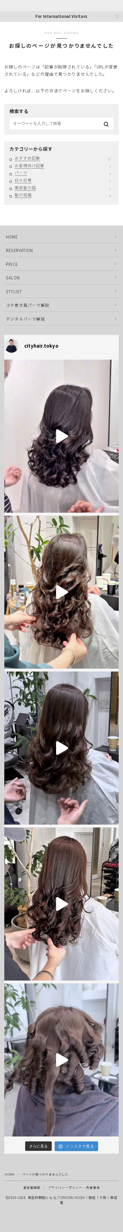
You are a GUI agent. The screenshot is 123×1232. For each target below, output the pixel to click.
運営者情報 (32, 1187)
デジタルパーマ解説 (25, 319)
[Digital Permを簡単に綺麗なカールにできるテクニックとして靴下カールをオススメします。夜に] (61, 436)
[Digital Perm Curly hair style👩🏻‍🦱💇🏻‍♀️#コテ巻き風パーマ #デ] (61, 904)
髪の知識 (63, 195)
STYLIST (14, 291)
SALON (13, 278)
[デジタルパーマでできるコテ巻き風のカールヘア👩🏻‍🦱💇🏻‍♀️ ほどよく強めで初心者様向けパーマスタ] (61, 748)
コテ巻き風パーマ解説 (27, 305)
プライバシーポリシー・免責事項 (74, 1187)
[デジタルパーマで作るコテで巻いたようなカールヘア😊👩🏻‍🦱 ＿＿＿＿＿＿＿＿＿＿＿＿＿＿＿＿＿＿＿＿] (61, 1059)
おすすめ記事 (63, 158)
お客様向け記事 (63, 166)
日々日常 (63, 180)
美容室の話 (63, 188)
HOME (12, 237)
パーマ (63, 173)
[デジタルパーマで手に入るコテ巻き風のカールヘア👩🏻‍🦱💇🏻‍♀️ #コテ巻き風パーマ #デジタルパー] (61, 592)
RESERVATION (19, 250)
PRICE (12, 264)
